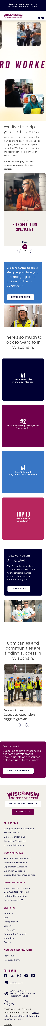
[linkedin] (33, 975)
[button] (24, 246)
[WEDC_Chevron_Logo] (13, 14)
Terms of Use (17, 1016)
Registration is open (19, 4)
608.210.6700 (16, 983)
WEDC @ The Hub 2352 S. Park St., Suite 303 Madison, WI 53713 (22, 993)
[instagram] (19, 975)
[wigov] (9, 1001)
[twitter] (12, 975)
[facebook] (5, 975)
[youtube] (26, 975)
